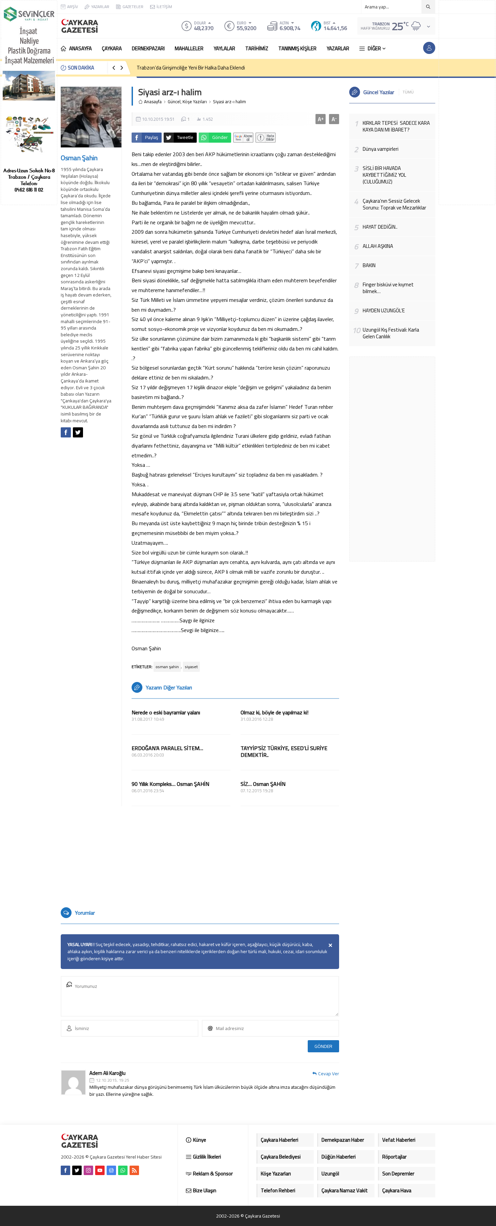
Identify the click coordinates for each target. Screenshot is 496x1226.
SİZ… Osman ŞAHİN (263, 784)
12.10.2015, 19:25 (112, 1080)
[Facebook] (65, 1170)
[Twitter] (77, 1170)
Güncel (174, 102)
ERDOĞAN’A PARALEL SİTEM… (167, 748)
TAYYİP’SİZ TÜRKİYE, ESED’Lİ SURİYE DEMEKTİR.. (284, 751)
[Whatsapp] (123, 1170)
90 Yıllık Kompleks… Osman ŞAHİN (170, 784)
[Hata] (265, 138)
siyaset (191, 667)
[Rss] (134, 1170)
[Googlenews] (111, 1170)
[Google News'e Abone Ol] (243, 138)
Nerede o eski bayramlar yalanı (166, 712)
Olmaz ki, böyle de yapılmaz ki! (274, 712)
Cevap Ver (328, 1073)
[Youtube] (100, 1170)
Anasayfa (153, 102)
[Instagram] (88, 1170)
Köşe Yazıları (195, 102)
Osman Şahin (79, 157)
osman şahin (167, 667)
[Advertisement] (467, 102)
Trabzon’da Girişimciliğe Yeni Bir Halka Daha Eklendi (191, 68)
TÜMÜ (408, 92)
